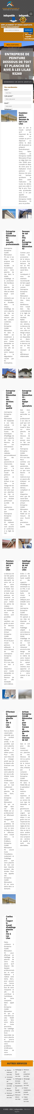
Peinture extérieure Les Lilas (9, 1095)
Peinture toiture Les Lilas (17, 1097)
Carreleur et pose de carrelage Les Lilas (9, 1081)
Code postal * (8, 96)
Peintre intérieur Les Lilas (9, 1072)
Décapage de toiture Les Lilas (26, 1082)
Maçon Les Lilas (9, 1089)
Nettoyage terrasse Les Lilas (18, 1081)
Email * (6, 103)
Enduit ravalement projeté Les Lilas (26, 1091)
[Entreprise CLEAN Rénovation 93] (11, 6)
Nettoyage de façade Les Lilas (18, 1073)
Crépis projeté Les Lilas (26, 1099)
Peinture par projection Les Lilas (26, 1073)
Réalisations (13, 45)
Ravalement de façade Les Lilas (18, 1089)
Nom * (6, 90)
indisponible (9, 15)
